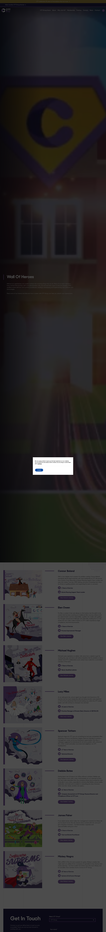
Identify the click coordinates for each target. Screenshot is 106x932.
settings (40, 464)
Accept (39, 470)
